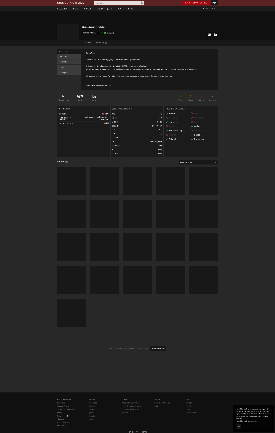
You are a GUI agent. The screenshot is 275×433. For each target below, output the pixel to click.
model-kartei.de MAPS (130, 403)
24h (64, 98)
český (188, 409)
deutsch (189, 403)
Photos (76, 8)
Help (213, 8)
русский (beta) (191, 413)
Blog (130, 8)
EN (207, 8)
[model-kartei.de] (71, 3)
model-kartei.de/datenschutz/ (247, 421)
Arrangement (186, 162)
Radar (91, 419)
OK (239, 426)
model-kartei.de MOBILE (131, 409)
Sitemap (60, 419)
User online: (63, 416)
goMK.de (124, 413)
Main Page (61, 403)
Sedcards (62, 8)
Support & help (63, 406)
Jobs (109, 8)
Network (101, 43)
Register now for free (196, 3)
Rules (59, 413)
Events (120, 8)
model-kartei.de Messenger (132, 406)
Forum (99, 8)
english (188, 406)
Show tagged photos (158, 348)
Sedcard (88, 43)
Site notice (61, 426)
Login (214, 3)
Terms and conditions (65, 409)
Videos (88, 8)
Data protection (63, 423)
